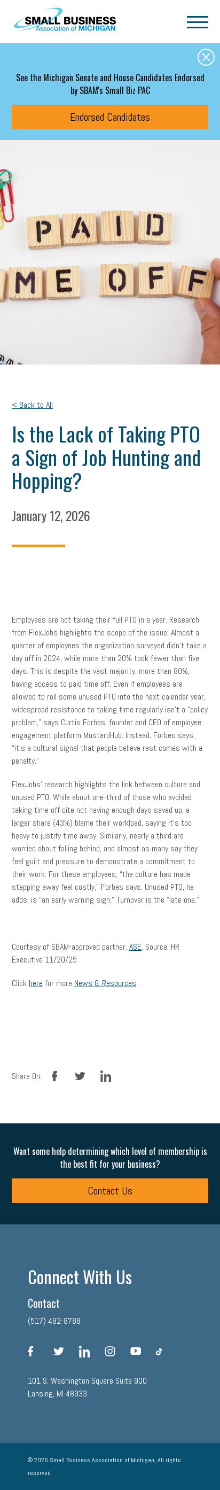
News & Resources (105, 983)
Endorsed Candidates (110, 117)
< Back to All (32, 404)
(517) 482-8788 (54, 1320)
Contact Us (110, 1191)
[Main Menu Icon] (197, 21)
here (36, 983)
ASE (135, 946)
